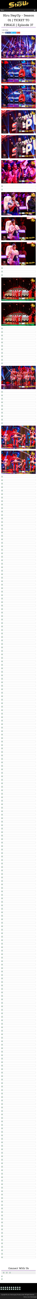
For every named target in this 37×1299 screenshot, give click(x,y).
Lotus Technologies (32, 1297)
